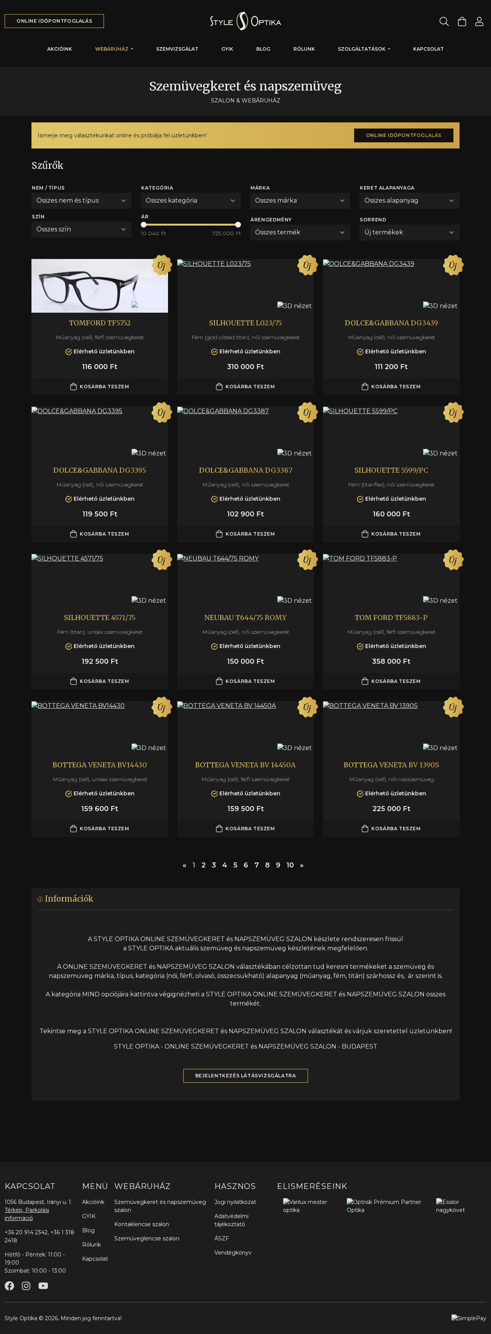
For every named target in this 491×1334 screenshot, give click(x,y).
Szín (38, 216)
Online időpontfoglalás (54, 21)
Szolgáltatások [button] (362, 49)
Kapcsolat (428, 49)
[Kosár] (462, 21)
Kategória (157, 188)
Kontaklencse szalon (141, 1224)
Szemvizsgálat (177, 49)
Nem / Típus (48, 188)
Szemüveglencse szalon (147, 1238)
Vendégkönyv (233, 1252)
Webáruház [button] (112, 49)
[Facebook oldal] (9, 1286)
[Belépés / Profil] (479, 21)
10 (290, 865)
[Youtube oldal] (43, 1285)
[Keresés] (444, 21)
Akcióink (59, 49)
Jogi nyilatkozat (235, 1202)
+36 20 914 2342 (26, 1232)
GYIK (227, 49)
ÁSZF (221, 1238)
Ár (144, 216)
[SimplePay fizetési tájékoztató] (468, 1317)
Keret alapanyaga (387, 188)
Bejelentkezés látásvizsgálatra (245, 1075)
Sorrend (373, 220)
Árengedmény (271, 220)
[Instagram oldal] (26, 1285)
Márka (260, 188)
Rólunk (304, 49)
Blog (263, 49)
